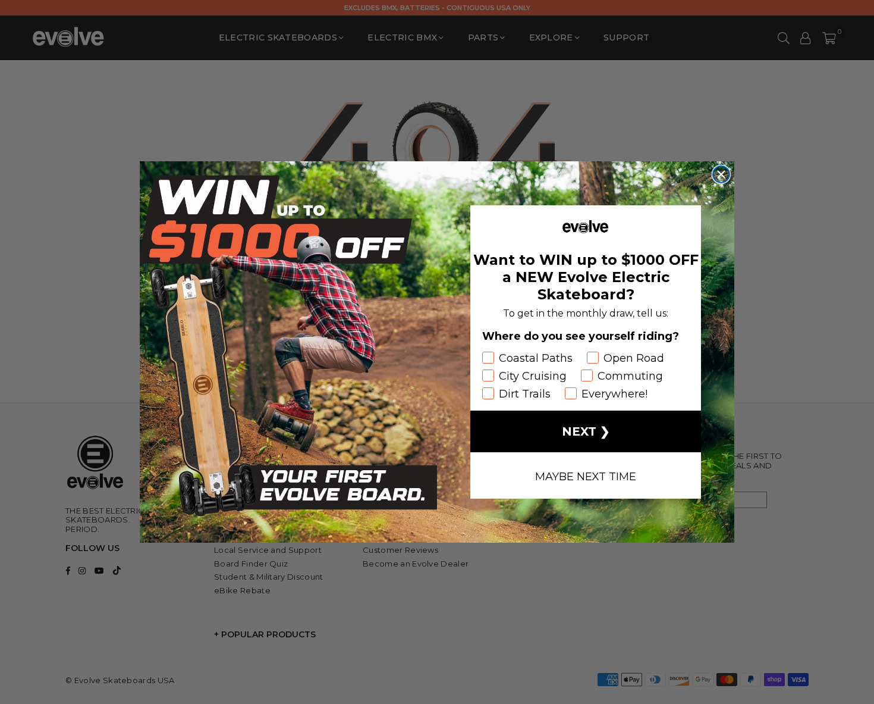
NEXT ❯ (586, 431)
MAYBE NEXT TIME (585, 475)
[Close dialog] (721, 174)
